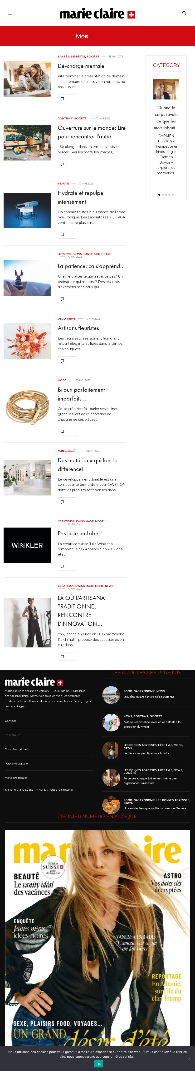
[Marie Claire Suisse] (98, 13)
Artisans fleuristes (78, 328)
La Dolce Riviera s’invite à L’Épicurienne (149, 696)
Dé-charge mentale (81, 66)
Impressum (12, 735)
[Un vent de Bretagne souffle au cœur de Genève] (113, 805)
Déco (62, 318)
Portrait (65, 118)
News (77, 254)
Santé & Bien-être (71, 56)
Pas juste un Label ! (80, 533)
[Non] (189, 1058)
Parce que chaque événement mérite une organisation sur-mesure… (150, 780)
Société (93, 56)
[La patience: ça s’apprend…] (27, 278)
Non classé (66, 451)
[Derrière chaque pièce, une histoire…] (113, 750)
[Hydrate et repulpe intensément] (27, 210)
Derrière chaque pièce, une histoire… (148, 753)
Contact (10, 720)
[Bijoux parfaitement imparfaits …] (27, 407)
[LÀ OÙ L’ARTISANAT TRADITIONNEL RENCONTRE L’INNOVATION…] (27, 622)
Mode (62, 380)
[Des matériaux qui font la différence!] (27, 478)
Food (128, 691)
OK (99, 1064)
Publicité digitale (16, 763)
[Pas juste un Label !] (27, 545)
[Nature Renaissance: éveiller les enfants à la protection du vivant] (113, 722)
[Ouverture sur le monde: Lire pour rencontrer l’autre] (27, 142)
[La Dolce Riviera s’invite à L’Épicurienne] (113, 695)
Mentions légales (16, 777)
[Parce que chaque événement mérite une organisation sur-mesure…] (113, 778)
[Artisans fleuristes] (27, 341)
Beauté (63, 183)
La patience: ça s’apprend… (91, 266)
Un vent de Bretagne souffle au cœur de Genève (155, 808)
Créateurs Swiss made (76, 521)
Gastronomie (144, 691)
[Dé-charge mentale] (27, 79)
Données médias (16, 749)
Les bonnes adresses (140, 745)
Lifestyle (65, 254)
